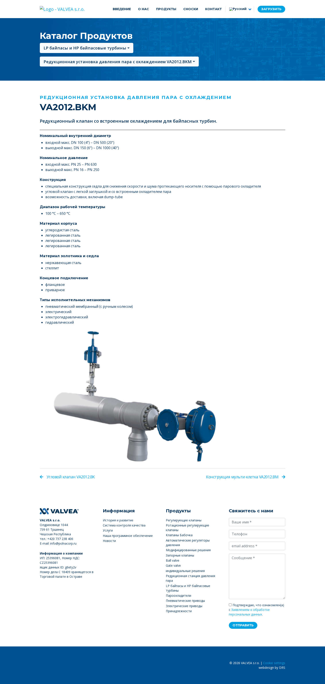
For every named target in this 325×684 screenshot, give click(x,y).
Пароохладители (178, 595)
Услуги (108, 530)
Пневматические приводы (185, 600)
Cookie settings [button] (274, 663)
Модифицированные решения (188, 550)
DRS (282, 667)
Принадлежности (179, 611)
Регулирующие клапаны (183, 520)
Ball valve (172, 560)
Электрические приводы (184, 606)
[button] (240, 9)
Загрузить (271, 9)
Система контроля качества (124, 525)
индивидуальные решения (185, 571)
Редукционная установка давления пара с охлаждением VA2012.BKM (118, 61)
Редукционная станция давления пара (190, 578)
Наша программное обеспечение (128, 536)
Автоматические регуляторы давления (188, 542)
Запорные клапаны (180, 555)
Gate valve (173, 565)
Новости (109, 541)
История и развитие (118, 520)
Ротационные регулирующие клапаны (187, 527)
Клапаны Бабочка (179, 535)
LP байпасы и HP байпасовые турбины (85, 48)
